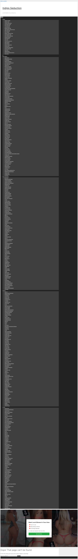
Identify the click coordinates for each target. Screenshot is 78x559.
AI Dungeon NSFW (8, 80)
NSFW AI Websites (8, 247)
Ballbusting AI (7, 258)
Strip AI (6, 249)
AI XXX (6, 271)
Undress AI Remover (8, 181)
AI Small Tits (7, 377)
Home (4, 19)
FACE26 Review (7, 110)
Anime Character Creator (9, 491)
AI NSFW (6, 233)
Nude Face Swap (8, 84)
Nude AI (6, 238)
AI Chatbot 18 (7, 500)
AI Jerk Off (6, 439)
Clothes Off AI (7, 229)
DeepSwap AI (7, 400)
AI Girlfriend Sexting (8, 162)
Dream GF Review (8, 124)
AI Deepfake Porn (8, 318)
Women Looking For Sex (9, 33)
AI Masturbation (7, 427)
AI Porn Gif (6, 487)
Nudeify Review (7, 277)
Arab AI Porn (7, 225)
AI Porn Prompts (7, 208)
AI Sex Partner (7, 405)
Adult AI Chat (7, 117)
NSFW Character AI (8, 195)
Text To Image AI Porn (8, 418)
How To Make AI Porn (8, 284)
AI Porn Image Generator (9, 96)
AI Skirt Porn (7, 395)
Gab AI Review (7, 137)
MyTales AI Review (8, 398)
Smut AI (6, 105)
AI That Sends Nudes (8, 501)
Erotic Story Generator (8, 198)
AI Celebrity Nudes (8, 448)
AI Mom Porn (7, 436)
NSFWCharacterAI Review (9, 171)
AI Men (6, 492)
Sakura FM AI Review (8, 505)
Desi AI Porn (7, 57)
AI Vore (6, 373)
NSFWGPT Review (8, 101)
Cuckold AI (6, 455)
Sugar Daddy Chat (8, 34)
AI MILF (6, 224)
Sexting (4, 290)
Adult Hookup (7, 43)
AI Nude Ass (7, 353)
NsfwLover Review (8, 66)
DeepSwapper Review (8, 222)
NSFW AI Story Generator (9, 183)
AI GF (6, 107)
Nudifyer (6, 79)
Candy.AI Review (8, 281)
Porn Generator (6, 176)
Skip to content (3, 1)
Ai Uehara (6, 129)
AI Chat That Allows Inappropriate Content (12, 153)
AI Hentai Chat (7, 192)
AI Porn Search (7, 471)
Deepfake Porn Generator (9, 486)
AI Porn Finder (7, 97)
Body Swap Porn (7, 265)
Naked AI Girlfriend (8, 61)
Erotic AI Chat (7, 256)
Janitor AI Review (8, 163)
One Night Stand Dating (9, 47)
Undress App (7, 172)
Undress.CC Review (8, 119)
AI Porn (6, 322)
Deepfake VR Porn (8, 112)
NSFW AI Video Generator (9, 309)
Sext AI (6, 254)
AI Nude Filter (7, 385)
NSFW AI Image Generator (9, 363)
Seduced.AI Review (8, 139)
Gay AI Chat (7, 419)
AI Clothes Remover (8, 469)
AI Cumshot (7, 340)
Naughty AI (7, 404)
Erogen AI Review (8, 464)
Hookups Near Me (8, 48)
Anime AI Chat (7, 134)
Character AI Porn (8, 194)
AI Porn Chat (7, 211)
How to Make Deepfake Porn (10, 170)
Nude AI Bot (7, 341)
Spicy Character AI (8, 69)
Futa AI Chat (7, 504)
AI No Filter (6, 481)
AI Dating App (7, 174)
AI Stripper (6, 440)
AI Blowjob (6, 506)
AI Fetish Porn (7, 231)
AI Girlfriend (7, 327)
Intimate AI (6, 206)
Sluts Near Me (7, 38)
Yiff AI (6, 323)
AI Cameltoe (7, 295)
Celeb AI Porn (7, 399)
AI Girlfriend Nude (8, 276)
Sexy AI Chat (7, 382)
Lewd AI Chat (7, 410)
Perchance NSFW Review (9, 409)
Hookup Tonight (7, 20)
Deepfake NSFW (7, 202)
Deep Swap (7, 381)
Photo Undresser (7, 203)
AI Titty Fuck (7, 343)
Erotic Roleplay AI (8, 364)
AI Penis (6, 417)
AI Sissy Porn (7, 473)
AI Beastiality (7, 266)
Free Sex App (7, 46)
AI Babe (6, 482)
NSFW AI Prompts (8, 188)
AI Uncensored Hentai (8, 98)
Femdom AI (7, 372)
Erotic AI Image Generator (9, 422)
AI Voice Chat (7, 334)
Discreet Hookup (7, 37)
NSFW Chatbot (7, 499)
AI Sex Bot (6, 169)
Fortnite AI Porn (7, 294)
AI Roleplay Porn (7, 344)
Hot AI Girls (6, 70)
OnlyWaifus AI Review (8, 156)
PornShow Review (8, 236)
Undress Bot (7, 234)
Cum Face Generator (8, 421)
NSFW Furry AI (7, 115)
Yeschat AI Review (8, 193)
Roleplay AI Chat (7, 494)
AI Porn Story (7, 148)
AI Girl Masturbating (8, 152)
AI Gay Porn (7, 220)
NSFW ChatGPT (7, 394)
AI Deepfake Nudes (8, 332)
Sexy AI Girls (7, 165)
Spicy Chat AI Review (8, 416)
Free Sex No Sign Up (8, 41)
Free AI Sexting (7, 75)
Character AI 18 (7, 302)
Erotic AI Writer (7, 103)
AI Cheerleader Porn (8, 378)
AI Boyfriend (7, 366)
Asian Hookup (7, 42)
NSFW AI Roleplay (8, 472)
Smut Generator (7, 313)
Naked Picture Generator (9, 293)
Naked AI (6, 102)
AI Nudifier (6, 289)
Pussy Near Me (7, 25)
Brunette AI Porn (7, 73)
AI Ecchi (6, 442)
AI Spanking (7, 280)
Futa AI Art (6, 216)
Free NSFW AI (7, 462)
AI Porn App (7, 111)
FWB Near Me (7, 51)
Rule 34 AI (6, 71)
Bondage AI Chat (8, 106)
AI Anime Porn (7, 390)
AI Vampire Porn (7, 299)
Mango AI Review (8, 349)
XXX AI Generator (8, 426)
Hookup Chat (7, 21)
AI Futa (6, 468)
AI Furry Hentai (7, 308)
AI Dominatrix (7, 446)
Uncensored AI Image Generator (10, 483)
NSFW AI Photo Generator (9, 288)
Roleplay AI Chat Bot (8, 78)
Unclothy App (7, 336)
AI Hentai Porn (7, 477)
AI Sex (6, 304)
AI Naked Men (7, 116)
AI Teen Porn (7, 467)
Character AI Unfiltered (9, 243)
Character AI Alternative (9, 239)
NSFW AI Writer (7, 157)
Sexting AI (6, 437)
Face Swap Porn (7, 64)
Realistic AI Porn (7, 384)
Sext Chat (6, 39)
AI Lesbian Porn (7, 207)
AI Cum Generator (8, 423)
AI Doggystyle (7, 252)
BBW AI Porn (7, 248)
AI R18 (6, 496)
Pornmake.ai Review (8, 125)
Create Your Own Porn (8, 227)
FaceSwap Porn (7, 149)
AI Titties (6, 316)
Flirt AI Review (7, 197)
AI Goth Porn (7, 380)
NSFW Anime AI (7, 166)
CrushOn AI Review (8, 454)
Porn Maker (5, 56)
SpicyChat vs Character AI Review (11, 326)
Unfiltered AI (7, 478)
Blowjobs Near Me (8, 28)
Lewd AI (6, 371)
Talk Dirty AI (7, 65)
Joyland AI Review (8, 180)
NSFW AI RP (7, 272)
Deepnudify (7, 275)
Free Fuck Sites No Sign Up (9, 52)
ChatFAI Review (7, 108)
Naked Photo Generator (9, 311)
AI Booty (6, 235)
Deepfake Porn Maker (8, 463)
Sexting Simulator (8, 121)
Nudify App (7, 92)
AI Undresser (7, 60)
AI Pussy (6, 414)
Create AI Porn (7, 130)
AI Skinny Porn (7, 503)
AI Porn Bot (7, 325)
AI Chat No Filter (7, 450)
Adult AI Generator (8, 331)
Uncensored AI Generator (9, 161)
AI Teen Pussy (7, 76)
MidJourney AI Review (8, 412)
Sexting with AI (7, 355)
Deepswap (6, 389)
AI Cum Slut (7, 257)
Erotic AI (6, 432)
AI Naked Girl (7, 298)
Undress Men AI (7, 244)
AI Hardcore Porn (8, 212)
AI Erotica (6, 396)
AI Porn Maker (7, 268)
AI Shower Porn (7, 135)
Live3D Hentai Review (8, 213)
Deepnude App (7, 508)
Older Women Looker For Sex (10, 29)
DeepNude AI (7, 460)
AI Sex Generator (8, 158)
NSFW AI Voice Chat (8, 83)
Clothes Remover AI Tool (9, 376)
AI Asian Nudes (7, 160)
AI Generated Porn (8, 85)
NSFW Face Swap (8, 430)
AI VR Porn (6, 175)
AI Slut (6, 485)
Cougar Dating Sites (8, 23)
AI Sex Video (7, 435)
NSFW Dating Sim (8, 339)
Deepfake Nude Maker (9, 179)
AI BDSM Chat (7, 262)
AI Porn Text (7, 303)
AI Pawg (6, 259)
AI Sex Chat (7, 408)
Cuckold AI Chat (7, 126)
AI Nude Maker (7, 270)
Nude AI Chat (7, 317)
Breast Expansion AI (8, 451)
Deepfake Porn (7, 184)
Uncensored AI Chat (8, 240)
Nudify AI (6, 321)
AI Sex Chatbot (7, 286)
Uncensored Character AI (9, 62)
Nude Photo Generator (8, 354)
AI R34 (6, 267)
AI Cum (6, 279)
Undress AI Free (7, 142)
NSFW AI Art (7, 263)
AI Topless (6, 300)
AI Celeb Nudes (7, 87)
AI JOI (6, 453)
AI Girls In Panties (8, 144)
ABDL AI (6, 215)
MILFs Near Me (7, 30)
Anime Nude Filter (8, 490)
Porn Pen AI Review (8, 128)
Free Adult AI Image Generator (10, 88)
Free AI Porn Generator (9, 285)
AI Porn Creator (7, 307)
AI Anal (6, 199)
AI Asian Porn (7, 120)
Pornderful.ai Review (8, 312)
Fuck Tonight (7, 32)
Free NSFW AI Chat (8, 230)
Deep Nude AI (7, 94)
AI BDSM (6, 368)
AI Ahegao (6, 357)
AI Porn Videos (7, 413)
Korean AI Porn (7, 74)
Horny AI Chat (7, 480)
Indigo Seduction (12, 8)
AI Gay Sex (6, 261)
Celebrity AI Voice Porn (9, 458)
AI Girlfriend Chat (8, 441)
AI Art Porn (6, 189)
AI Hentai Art (7, 138)
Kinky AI (6, 495)
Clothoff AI (6, 221)
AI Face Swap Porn (8, 335)
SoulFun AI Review (8, 89)
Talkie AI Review (7, 253)
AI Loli (6, 431)
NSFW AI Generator (8, 474)
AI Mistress (6, 133)
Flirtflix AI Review (8, 358)
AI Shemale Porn (7, 226)
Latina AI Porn (7, 140)
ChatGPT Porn (7, 167)
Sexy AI (6, 291)
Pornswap (6, 147)
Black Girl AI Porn (8, 476)
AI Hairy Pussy (7, 201)
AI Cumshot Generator (8, 367)
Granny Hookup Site (8, 44)
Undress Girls (7, 245)
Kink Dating (7, 53)
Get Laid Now (39, 533)
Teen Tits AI (7, 345)
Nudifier (6, 403)
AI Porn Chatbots (8, 151)
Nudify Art (6, 190)
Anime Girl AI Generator (9, 391)
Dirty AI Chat (7, 362)
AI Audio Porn (7, 352)
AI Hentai (6, 449)
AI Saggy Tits (7, 348)
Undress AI (6, 359)
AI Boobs (6, 387)
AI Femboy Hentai (8, 204)
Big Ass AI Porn (7, 217)
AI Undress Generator (8, 445)
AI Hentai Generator (8, 386)
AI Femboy (6, 428)
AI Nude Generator (8, 459)
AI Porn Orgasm (7, 131)
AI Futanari (6, 350)
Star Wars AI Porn (8, 320)
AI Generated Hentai (8, 143)
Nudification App (8, 93)
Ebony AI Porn (7, 444)
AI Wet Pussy (7, 185)
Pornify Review (7, 375)
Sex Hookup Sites (8, 24)
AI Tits (6, 330)
